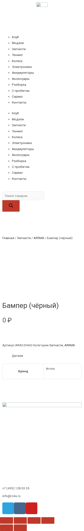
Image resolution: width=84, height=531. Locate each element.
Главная (8, 238)
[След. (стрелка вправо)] (20, 527)
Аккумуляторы (23, 72)
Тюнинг (17, 55)
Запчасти (19, 49)
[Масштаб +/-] (47, 520)
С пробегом (20, 90)
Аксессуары (20, 79)
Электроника (22, 67)
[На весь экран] (34, 520)
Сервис (17, 96)
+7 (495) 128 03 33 (16, 488)
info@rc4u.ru (11, 496)
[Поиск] (11, 206)
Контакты (19, 102)
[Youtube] (31, 508)
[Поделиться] (20, 520)
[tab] (47, 356)
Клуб (15, 37)
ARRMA (39, 238)
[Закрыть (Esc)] (6, 520)
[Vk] (20, 508)
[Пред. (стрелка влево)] (6, 527)
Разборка (19, 84)
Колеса (17, 61)
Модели (18, 43)
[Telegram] (8, 508)
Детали (17, 356)
